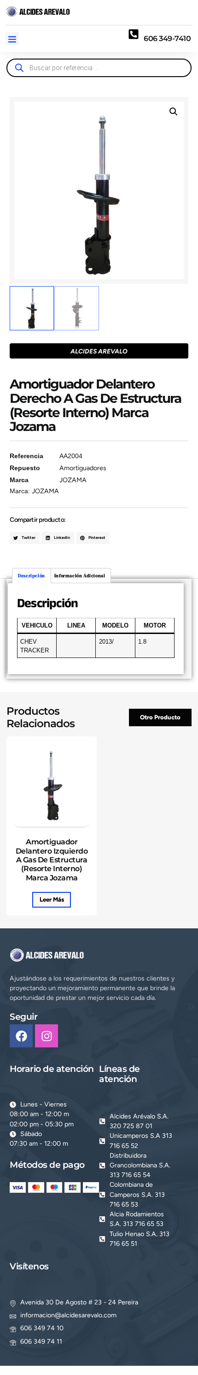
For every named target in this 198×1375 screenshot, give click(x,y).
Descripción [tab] (31, 576)
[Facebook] (21, 1035)
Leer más (52, 899)
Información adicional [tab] (79, 576)
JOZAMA (73, 480)
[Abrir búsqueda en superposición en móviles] (99, 68)
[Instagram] (46, 1035)
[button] (12, 39)
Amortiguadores (82, 468)
